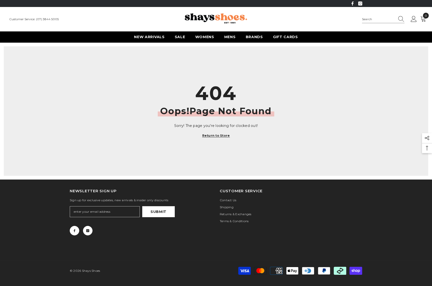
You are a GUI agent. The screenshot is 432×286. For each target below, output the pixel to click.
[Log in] (414, 19)
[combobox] (378, 19)
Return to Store (216, 135)
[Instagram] (360, 3)
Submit (158, 211)
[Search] (383, 19)
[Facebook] (352, 3)
